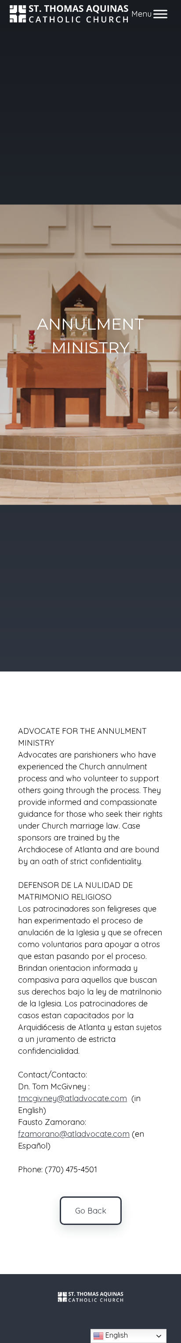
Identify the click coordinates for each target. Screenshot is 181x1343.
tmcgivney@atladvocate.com (72, 1098)
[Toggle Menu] (160, 14)
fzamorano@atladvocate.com (74, 1134)
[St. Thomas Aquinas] (69, 13)
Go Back (90, 1211)
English (116, 1335)
